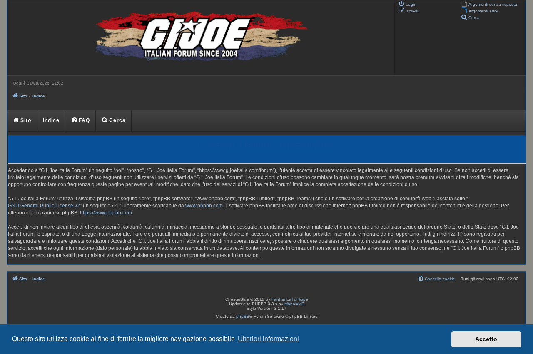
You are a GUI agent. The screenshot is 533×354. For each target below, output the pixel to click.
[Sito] (199, 37)
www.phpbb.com (204, 206)
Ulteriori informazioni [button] (268, 338)
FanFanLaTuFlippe (289, 299)
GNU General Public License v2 (44, 206)
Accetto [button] (486, 339)
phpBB (242, 316)
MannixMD (294, 304)
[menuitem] (489, 4)
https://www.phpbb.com (106, 213)
